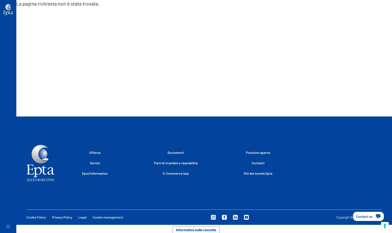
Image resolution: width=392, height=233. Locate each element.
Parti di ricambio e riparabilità (176, 163)
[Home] (8, 9)
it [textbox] (364, 14)
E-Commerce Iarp (176, 173)
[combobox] (373, 15)
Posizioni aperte (310, 14)
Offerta (94, 152)
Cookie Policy (36, 217)
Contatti (347, 14)
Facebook (224, 217)
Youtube (246, 217)
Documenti (176, 152)
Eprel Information (95, 173)
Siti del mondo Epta (266, 14)
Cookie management (108, 217)
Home (24, 12)
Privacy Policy (62, 217)
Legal (82, 217)
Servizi (95, 163)
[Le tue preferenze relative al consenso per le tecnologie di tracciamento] (385, 226)
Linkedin (235, 217)
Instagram (213, 217)
